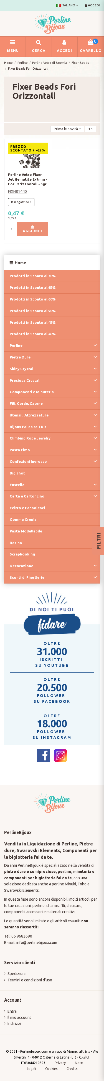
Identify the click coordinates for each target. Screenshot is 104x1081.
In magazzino (20, 202)
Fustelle (17, 485)
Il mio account (19, 1017)
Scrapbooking (22, 554)
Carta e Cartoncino (27, 496)
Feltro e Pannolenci (27, 508)
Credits (72, 1068)
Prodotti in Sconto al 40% (33, 334)
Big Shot (17, 473)
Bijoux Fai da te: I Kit (28, 427)
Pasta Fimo (20, 450)
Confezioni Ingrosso (28, 461)
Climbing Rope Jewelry (30, 438)
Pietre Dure (20, 357)
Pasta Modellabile (26, 531)
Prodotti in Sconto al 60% (33, 299)
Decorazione (21, 566)
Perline (16, 345)
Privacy (60, 1063)
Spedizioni (16, 973)
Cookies (51, 1068)
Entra (12, 1011)
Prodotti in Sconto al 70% (33, 276)
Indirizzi (14, 1023)
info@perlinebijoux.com (36, 942)
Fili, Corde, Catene (26, 403)
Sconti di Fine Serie (27, 577)
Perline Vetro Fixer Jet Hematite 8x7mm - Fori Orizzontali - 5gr (27, 179)
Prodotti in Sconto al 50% (33, 311)
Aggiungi (32, 231)
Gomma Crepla (23, 519)
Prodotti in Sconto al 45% (33, 322)
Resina (16, 543)
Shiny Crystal (21, 369)
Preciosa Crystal (24, 380)
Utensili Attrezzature (29, 415)
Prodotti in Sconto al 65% (33, 287)
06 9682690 (21, 936)
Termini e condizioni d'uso (29, 980)
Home (20, 262)
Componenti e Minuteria (32, 392)
